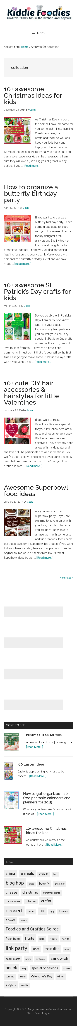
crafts (46, 901)
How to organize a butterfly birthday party (31, 193)
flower (10, 920)
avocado (43, 874)
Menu (41, 33)
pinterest (40, 959)
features (63, 911)
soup (24, 968)
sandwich (59, 958)
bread (31, 884)
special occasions (45, 968)
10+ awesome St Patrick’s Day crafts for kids (37, 291)
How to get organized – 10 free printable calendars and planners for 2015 (46, 798)
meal (66, 949)
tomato (10, 976)
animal (11, 874)
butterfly (44, 883)
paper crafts (13, 959)
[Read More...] (34, 747)
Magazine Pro (36, 1009)
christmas (30, 892)
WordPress (33, 1013)
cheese (11, 892)
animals (27, 873)
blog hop (15, 883)
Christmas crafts (51, 893)
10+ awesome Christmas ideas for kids (33, 95)
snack (11, 967)
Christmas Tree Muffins (43, 735)
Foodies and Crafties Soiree (32, 929)
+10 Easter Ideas (31, 764)
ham (42, 938)
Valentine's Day (41, 976)
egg (52, 911)
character (59, 884)
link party (16, 948)
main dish (52, 949)
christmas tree (13, 901)
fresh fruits (13, 938)
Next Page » (66, 577)
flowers (23, 920)
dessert (14, 911)
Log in (46, 1013)
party (28, 959)
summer (67, 968)
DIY (42, 911)
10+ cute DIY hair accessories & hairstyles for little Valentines (31, 392)
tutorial (23, 977)
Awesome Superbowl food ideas (36, 490)
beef (55, 874)
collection (31, 901)
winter (60, 976)
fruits (29, 938)
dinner (31, 911)
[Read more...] (32, 165)
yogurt (11, 984)
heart (53, 938)
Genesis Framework (59, 1009)
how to (65, 939)
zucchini (24, 985)
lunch (36, 949)
